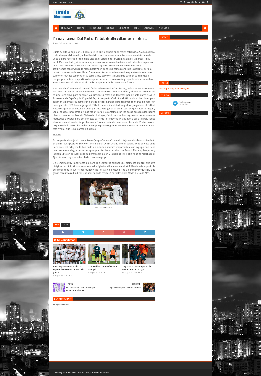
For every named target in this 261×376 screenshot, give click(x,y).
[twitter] (199, 2)
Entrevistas (124, 27)
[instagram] (181, 2)
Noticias (80, 27)
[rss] (196, 2)
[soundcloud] (188, 2)
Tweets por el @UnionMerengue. (174, 88)
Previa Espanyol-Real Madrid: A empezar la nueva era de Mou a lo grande (68, 269)
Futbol (66, 225)
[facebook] (207, 2)
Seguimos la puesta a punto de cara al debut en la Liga (136, 268)
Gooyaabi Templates (100, 372)
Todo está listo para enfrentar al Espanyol (102, 268)
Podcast (110, 27)
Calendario (149, 27)
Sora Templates (69, 372)
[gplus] (203, 2)
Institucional (95, 27)
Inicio (54, 2)
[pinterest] (184, 2)
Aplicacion (164, 27)
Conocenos (62, 2)
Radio (136, 27)
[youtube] (192, 2)
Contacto (71, 2)
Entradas (65, 27)
